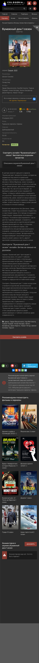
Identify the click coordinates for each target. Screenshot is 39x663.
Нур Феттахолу (30, 322)
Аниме (13, 18)
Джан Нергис (15, 326)
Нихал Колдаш (19, 324)
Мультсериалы (23, 18)
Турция (10, 70)
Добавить (31, 544)
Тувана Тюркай (7, 324)
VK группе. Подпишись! (17, 100)
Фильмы (34, 14)
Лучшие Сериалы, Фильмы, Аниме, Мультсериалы (18, 23)
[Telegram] (25, 370)
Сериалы (5, 18)
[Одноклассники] (16, 370)
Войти (29, 3)
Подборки (24, 14)
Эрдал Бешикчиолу (17, 322)
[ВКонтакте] (13, 370)
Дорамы (35, 18)
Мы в (32, 365)
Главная (4, 14)
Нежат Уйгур (26, 326)
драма (7, 322)
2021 (15, 70)
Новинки (14, 14)
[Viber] (19, 370)
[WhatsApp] (22, 370)
